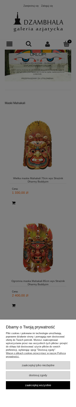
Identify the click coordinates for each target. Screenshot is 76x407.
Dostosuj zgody (38, 375)
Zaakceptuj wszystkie (38, 385)
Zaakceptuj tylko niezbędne (38, 365)
